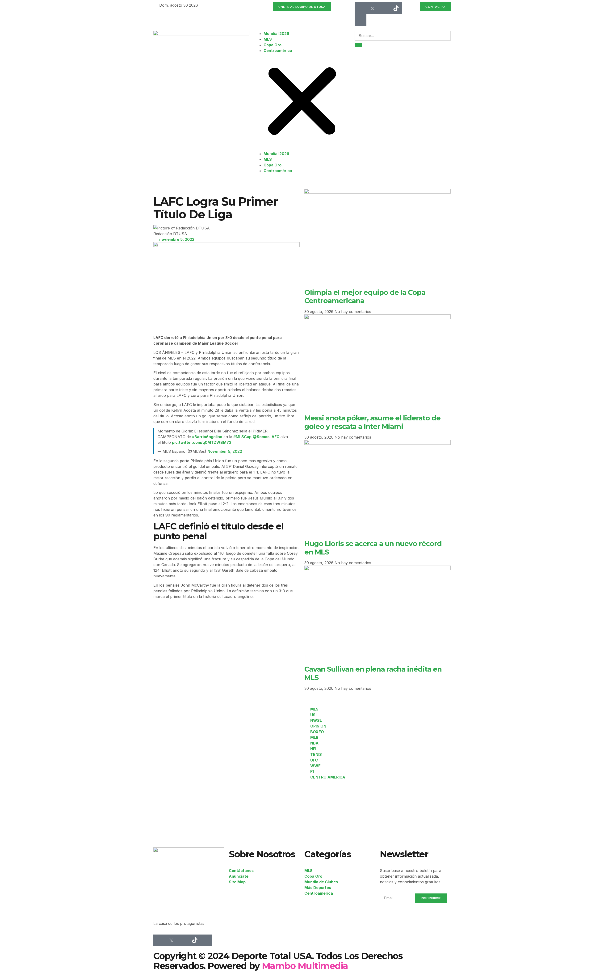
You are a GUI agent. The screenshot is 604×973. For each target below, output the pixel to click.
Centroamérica (278, 50)
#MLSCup (242, 436)
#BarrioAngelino (207, 436)
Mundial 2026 (276, 33)
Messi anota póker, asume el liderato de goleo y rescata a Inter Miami (372, 422)
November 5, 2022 (224, 451)
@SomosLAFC (266, 436)
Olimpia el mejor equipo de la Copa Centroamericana (364, 296)
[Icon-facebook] (360, 8)
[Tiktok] (396, 8)
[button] (302, 102)
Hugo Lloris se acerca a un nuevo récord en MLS (373, 547)
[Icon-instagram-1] (384, 8)
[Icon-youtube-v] (360, 20)
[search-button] (358, 45)
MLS (268, 39)
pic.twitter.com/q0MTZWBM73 (201, 442)
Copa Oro (272, 44)
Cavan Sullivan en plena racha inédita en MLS (373, 673)
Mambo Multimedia (305, 965)
